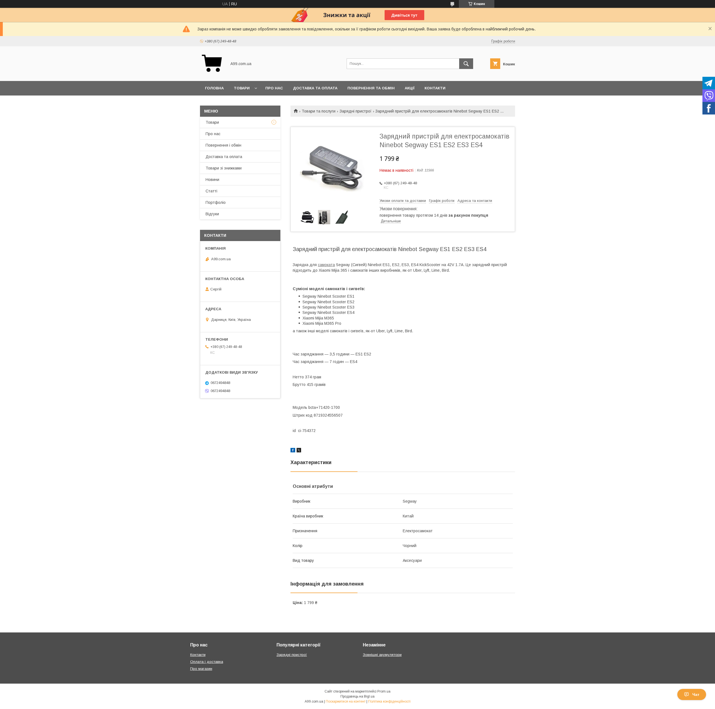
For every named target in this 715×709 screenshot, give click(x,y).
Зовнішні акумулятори (382, 655)
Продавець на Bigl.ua (357, 696)
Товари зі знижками (224, 168)
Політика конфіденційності (389, 701)
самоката (326, 264)
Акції (409, 88)
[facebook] (292, 451)
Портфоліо (216, 202)
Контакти (435, 88)
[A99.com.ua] (212, 73)
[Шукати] (466, 63)
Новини (212, 179)
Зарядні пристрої (355, 111)
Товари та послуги (318, 111)
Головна (214, 88)
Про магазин (201, 669)
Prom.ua (383, 691)
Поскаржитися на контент (346, 701)
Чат (695, 694)
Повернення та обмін (371, 88)
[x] (299, 451)
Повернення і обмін (223, 145)
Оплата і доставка (206, 662)
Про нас (274, 88)
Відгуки (212, 214)
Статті (211, 191)
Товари (242, 88)
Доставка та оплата (315, 88)
